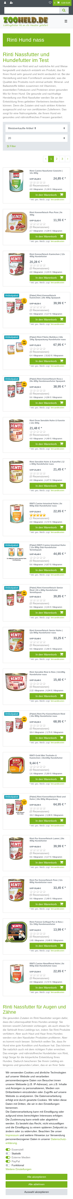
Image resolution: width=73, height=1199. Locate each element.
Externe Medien (21, 1157)
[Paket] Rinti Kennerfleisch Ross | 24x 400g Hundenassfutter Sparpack (47, 380)
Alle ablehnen (36, 1184)
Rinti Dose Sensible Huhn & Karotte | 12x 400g (47, 421)
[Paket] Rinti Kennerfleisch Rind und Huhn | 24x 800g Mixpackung (48, 798)
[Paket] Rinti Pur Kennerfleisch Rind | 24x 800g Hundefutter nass (47, 715)
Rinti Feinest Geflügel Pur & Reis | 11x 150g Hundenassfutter (46, 923)
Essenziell (17, 1149)
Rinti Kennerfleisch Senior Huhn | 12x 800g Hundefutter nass (46, 631)
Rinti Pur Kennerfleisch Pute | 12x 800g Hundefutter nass (46, 881)
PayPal (16, 1161)
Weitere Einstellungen (18, 1169)
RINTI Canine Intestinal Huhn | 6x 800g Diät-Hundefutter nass (46, 504)
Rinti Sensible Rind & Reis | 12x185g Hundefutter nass (47, 673)
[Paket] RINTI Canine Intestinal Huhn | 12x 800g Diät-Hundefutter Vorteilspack (48, 547)
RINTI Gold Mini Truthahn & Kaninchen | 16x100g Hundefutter (46, 756)
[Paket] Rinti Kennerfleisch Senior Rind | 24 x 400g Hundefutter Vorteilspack (46, 590)
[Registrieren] (12, 3)
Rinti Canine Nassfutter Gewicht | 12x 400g (46, 172)
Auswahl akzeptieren (36, 1191)
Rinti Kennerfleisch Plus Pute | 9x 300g (46, 213)
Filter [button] (13, 146)
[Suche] (64, 10)
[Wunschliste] (50, 3)
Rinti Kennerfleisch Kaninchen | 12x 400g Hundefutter (47, 255)
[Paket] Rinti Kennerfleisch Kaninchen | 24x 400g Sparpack (45, 296)
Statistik (16, 1153)
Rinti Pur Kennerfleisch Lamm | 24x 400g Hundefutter (47, 839)
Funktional (18, 1165)
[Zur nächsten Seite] (67, 159)
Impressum (12, 1135)
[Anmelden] (5, 3)
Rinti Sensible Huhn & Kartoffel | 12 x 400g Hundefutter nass (47, 463)
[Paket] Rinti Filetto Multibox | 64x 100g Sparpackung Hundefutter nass (48, 338)
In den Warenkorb (46, 194)
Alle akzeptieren (36, 1176)
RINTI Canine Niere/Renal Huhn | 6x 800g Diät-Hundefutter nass (47, 964)
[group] (16, 305)
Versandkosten (57, 199)
